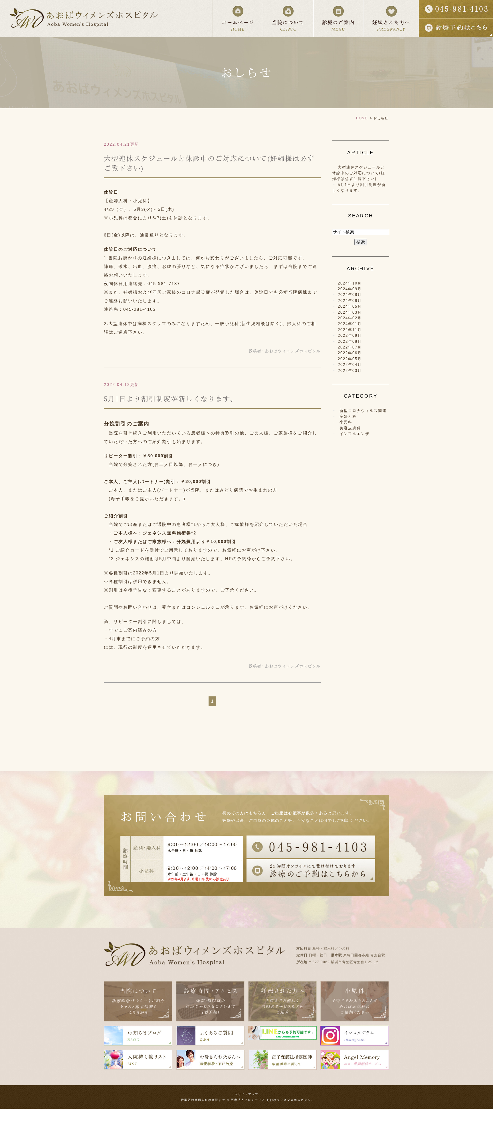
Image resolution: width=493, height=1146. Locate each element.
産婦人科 (348, 416)
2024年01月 (350, 324)
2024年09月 (350, 289)
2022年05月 (350, 359)
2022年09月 (350, 335)
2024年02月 (350, 318)
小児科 (346, 422)
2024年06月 (350, 300)
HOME (362, 118)
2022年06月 (350, 353)
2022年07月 (350, 347)
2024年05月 (350, 306)
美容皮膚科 (350, 428)
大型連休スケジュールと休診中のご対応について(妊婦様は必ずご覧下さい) (358, 173)
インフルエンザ (354, 434)
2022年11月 (350, 330)
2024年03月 (350, 312)
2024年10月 (350, 283)
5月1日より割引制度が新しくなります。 (171, 398)
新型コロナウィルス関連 (363, 410)
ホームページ (238, 25)
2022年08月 (350, 341)
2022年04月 (350, 364)
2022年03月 (350, 370)
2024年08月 (350, 294)
